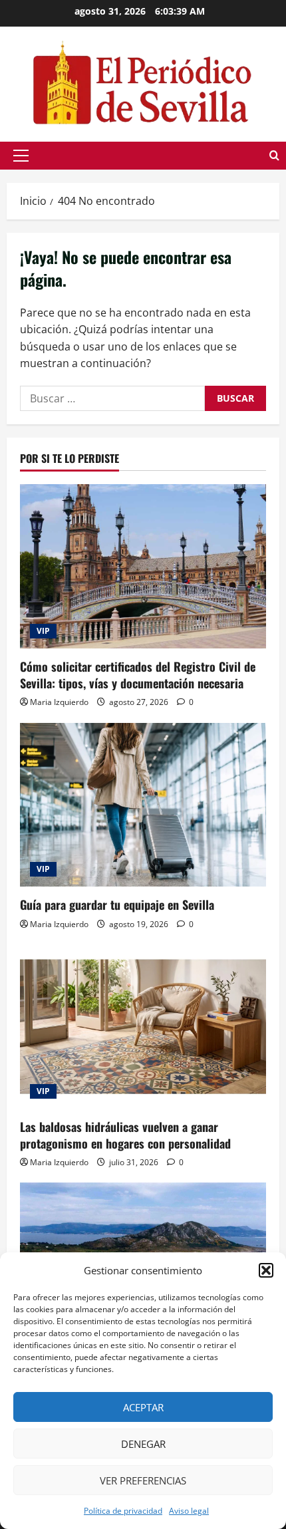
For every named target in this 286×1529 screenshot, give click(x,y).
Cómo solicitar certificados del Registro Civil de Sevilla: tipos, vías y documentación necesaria (137, 675)
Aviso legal (189, 1510)
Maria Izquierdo (59, 702)
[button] (266, 1270)
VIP (43, 630)
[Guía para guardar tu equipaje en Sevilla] (143, 805)
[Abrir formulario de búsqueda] (274, 155)
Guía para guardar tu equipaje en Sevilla (117, 904)
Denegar (143, 1444)
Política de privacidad (123, 1510)
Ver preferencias (143, 1480)
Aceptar (143, 1407)
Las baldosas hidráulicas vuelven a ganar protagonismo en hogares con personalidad (125, 1135)
